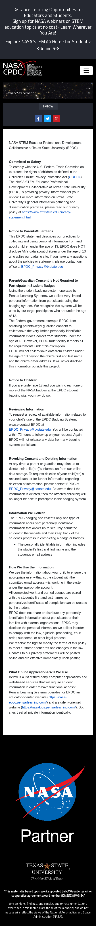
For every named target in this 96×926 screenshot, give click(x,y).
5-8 (56, 48)
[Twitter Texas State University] (47, 118)
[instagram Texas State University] (56, 118)
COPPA (75, 177)
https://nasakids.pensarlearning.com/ (49, 707)
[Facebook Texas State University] (38, 118)
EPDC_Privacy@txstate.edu (42, 266)
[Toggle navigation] (86, 70)
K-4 (39, 48)
